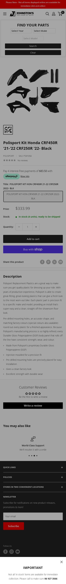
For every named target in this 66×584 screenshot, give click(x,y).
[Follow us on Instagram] (11, 551)
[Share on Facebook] (42, 262)
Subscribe (13, 526)
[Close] (61, 562)
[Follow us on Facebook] (5, 551)
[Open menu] (4, 14)
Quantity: (8, 226)
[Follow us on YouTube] (17, 551)
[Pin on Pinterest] (48, 262)
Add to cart (33, 239)
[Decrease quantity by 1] (19, 226)
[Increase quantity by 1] (36, 226)
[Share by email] (60, 262)
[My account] (53, 14)
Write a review (33, 405)
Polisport (8, 155)
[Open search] (47, 14)
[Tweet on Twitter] (54, 262)
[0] (60, 14)
